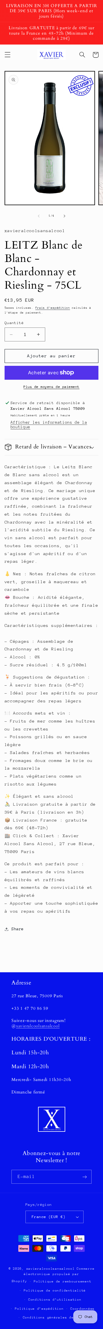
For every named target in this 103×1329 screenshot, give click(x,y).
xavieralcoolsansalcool (38, 1026)
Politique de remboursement (62, 1281)
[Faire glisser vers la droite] (64, 216)
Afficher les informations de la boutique (49, 424)
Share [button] (17, 929)
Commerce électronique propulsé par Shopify (53, 1275)
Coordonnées (82, 1309)
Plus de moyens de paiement (51, 387)
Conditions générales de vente (55, 1317)
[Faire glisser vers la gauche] (38, 216)
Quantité (14, 323)
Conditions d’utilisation (55, 1299)
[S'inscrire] (84, 1177)
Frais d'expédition (52, 308)
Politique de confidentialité (55, 1290)
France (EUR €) (49, 1217)
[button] (7, 54)
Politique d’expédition (39, 1309)
